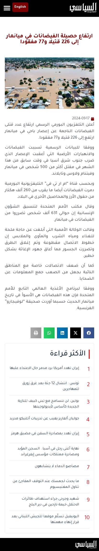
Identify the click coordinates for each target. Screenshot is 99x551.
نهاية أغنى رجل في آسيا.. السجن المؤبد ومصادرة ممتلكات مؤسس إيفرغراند (48, 452)
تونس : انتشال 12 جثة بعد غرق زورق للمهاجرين (50, 386)
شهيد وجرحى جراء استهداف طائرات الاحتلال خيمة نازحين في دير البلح (50, 502)
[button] (6, 7)
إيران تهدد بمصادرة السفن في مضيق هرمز (45, 434)
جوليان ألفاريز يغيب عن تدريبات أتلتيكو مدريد (44, 419)
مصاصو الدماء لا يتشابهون (57, 467)
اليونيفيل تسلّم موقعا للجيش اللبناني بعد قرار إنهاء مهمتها (45, 519)
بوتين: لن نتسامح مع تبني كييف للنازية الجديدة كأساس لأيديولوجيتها (48, 404)
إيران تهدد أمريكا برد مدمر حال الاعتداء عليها (44, 368)
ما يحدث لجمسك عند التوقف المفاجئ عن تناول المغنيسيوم (46, 484)
